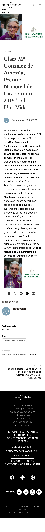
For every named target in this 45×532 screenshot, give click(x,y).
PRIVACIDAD (24, 512)
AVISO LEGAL (11, 512)
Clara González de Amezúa (14, 340)
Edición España (5, 11)
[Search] (34, 5)
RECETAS (22, 441)
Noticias (8, 52)
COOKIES (36, 512)
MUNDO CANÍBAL (22, 435)
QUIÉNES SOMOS (21, 447)
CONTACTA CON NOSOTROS (21, 451)
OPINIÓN (33, 438)
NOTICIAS (12, 432)
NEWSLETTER (21, 455)
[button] (40, 5)
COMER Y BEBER (16, 438)
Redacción (19, 308)
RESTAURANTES (29, 432)
